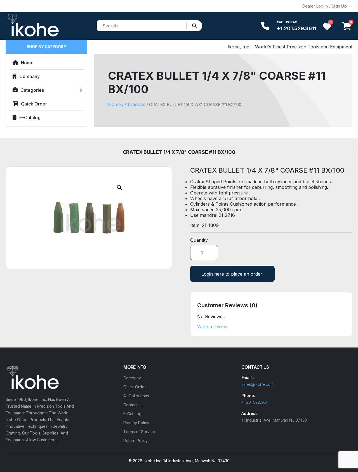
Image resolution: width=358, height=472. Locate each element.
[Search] (194, 25)
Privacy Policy (136, 422)
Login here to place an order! (232, 274)
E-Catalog (30, 117)
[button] (119, 187)
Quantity (199, 240)
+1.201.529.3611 (296, 28)
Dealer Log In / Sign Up (324, 6)
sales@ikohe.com (257, 384)
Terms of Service (139, 431)
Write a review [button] (212, 326)
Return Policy (135, 440)
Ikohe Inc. (153, 460)
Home (27, 62)
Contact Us (133, 404)
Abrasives (134, 104)
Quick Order (34, 104)
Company (29, 76)
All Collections (136, 395)
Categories (32, 90)
